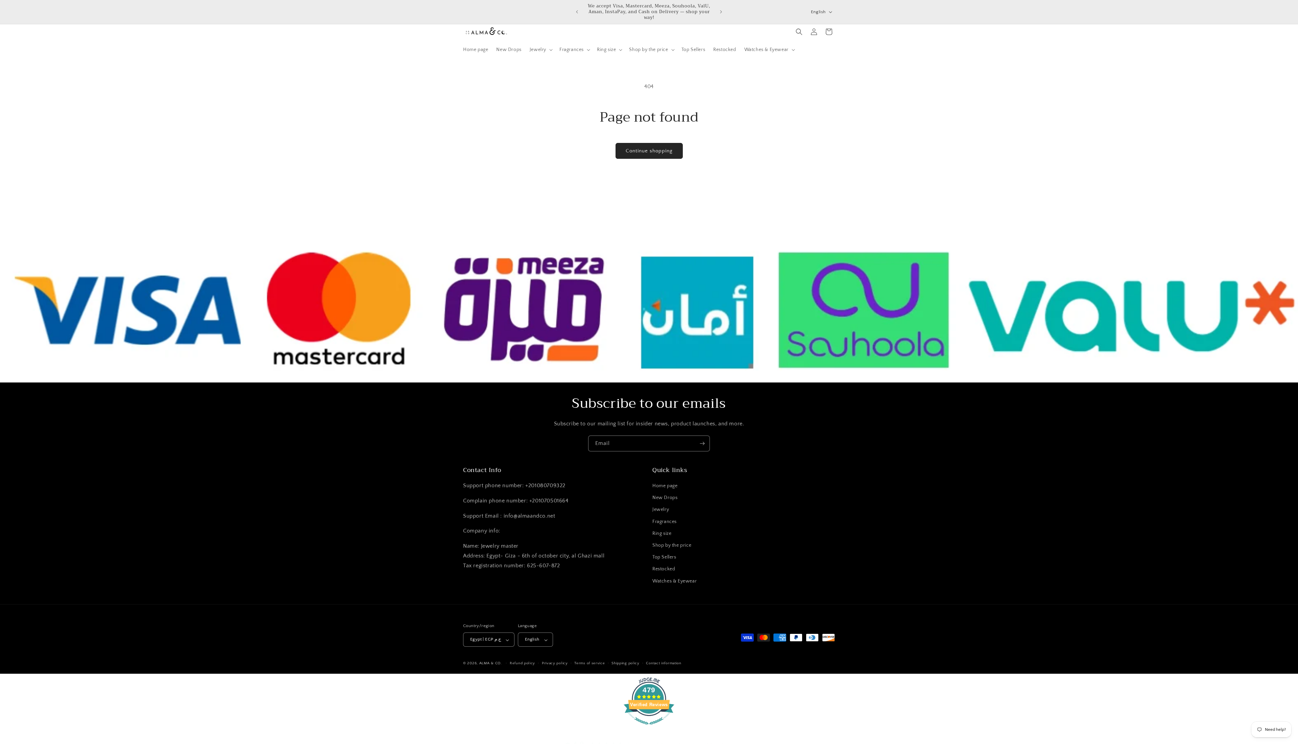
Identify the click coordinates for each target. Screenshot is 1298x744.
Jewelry (660, 510)
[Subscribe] (702, 443)
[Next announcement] (721, 11)
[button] (540, 50)
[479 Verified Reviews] (649, 728)
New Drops (664, 498)
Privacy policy (555, 664)
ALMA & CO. (490, 664)
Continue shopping (649, 151)
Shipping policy (625, 664)
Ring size (661, 533)
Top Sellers (664, 557)
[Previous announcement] (577, 11)
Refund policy (522, 664)
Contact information (663, 664)
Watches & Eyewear (674, 581)
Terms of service (589, 664)
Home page (664, 486)
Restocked (663, 569)
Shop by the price (671, 545)
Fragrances (664, 521)
